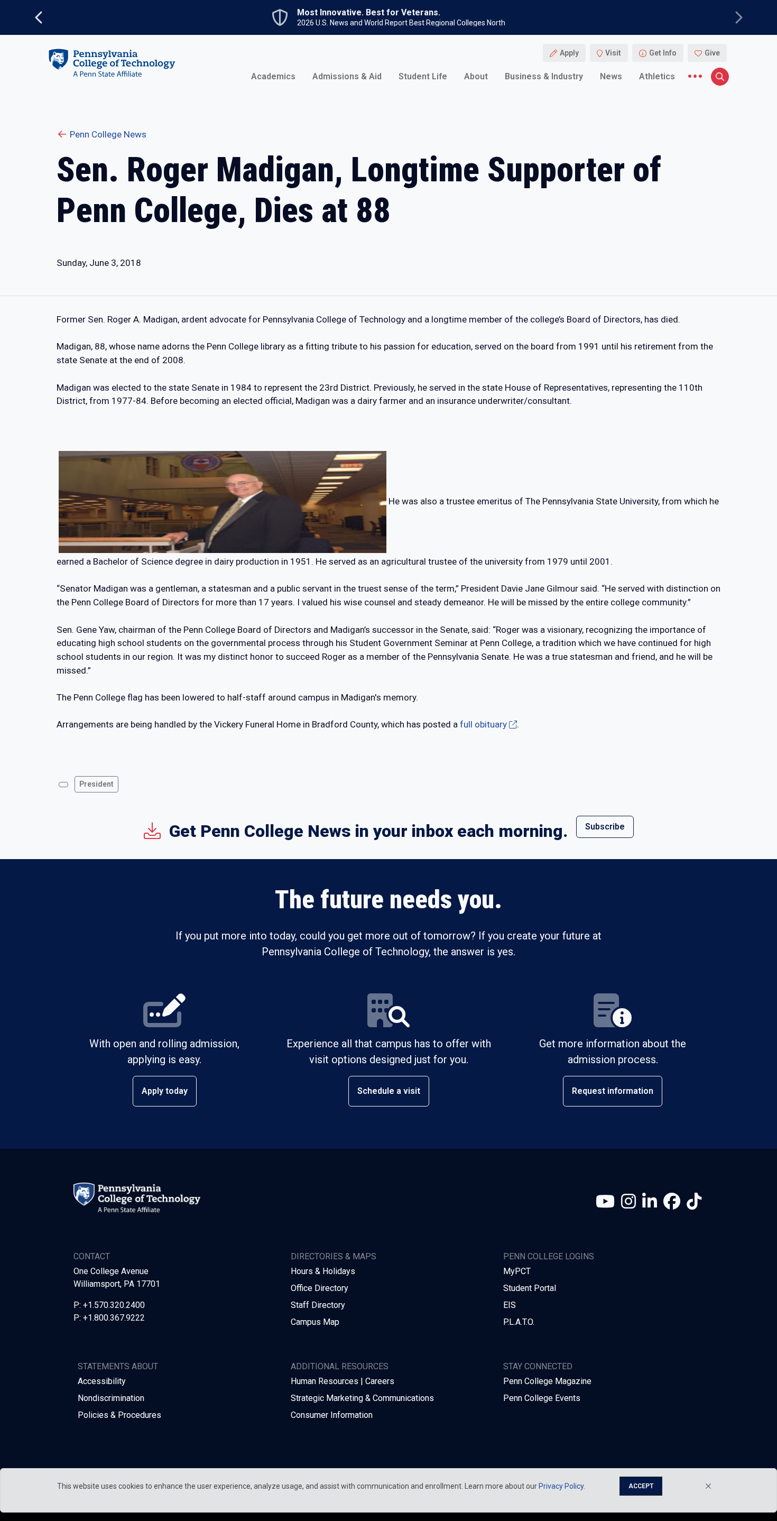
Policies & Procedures (119, 1415)
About (476, 76)
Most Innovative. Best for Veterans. (368, 12)
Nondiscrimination (111, 1398)
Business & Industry (544, 76)
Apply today (165, 1091)
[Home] (111, 62)
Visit (613, 53)
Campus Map (315, 1322)
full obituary (483, 724)
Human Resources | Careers (342, 1381)
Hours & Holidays (323, 1271)
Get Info (663, 53)
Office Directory (319, 1288)
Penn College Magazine (547, 1381)
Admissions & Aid (347, 76)
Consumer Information (332, 1415)
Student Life (423, 76)
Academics (273, 76)
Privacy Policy (561, 1486)
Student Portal (529, 1288)
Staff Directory (318, 1305)
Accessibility (102, 1381)
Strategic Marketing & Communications (362, 1398)
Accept (640, 1486)
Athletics (657, 76)
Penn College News (108, 134)
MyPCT (517, 1271)
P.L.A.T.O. (518, 1322)
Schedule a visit (388, 1091)
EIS (509, 1305)
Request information (612, 1091)
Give (712, 53)
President (96, 784)
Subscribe (605, 827)
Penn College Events (541, 1398)
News (611, 76)
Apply (569, 53)
